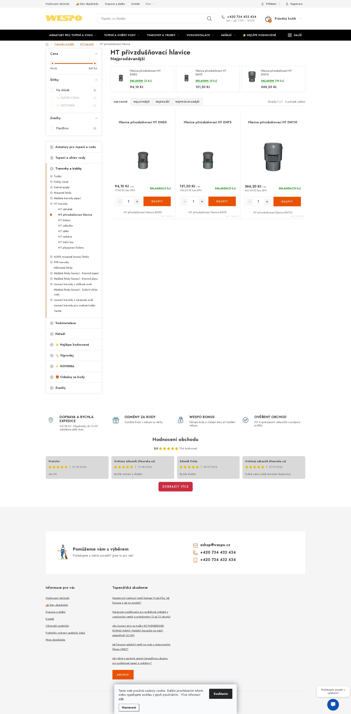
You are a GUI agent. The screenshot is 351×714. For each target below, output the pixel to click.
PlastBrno (76, 128)
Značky (60, 388)
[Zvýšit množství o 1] (137, 201)
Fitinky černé (61, 182)
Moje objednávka (55, 640)
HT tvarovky (61, 204)
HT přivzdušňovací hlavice (75, 215)
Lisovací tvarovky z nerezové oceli (73, 300)
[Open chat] (333, 703)
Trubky (57, 176)
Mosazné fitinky (62, 193)
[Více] (294, 35)
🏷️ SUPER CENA (76, 98)
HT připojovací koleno (71, 247)
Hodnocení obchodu (57, 4)
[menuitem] (73, 35)
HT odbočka (65, 226)
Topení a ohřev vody (70, 158)
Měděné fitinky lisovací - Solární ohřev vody (76, 292)
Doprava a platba (115, 4)
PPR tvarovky (61, 262)
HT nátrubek (65, 209)
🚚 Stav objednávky (87, 4)
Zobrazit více (175, 486)
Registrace (296, 4)
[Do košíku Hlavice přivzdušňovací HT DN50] (157, 201)
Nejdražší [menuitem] (163, 102)
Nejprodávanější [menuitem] (187, 102)
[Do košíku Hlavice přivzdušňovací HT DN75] (222, 201)
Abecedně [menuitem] (121, 102)
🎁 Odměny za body (70, 377)
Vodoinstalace (65, 323)
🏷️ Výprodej (64, 355)
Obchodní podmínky (57, 626)
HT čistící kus (65, 242)
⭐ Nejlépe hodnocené (72, 345)
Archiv (123, 675)
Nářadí (60, 334)
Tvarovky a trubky (68, 168)
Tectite (57, 311)
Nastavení (129, 707)
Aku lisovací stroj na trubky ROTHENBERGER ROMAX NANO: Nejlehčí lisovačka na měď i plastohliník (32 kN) (138, 630)
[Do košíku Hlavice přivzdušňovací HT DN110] (287, 201)
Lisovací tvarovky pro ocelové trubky (74, 305)
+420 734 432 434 (241, 17)
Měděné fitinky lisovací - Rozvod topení (76, 273)
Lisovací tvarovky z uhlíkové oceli (73, 284)
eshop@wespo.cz (215, 545)
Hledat (209, 18)
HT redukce (65, 236)
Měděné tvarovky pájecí (67, 198)
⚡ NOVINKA (76, 105)
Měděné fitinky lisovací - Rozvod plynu (76, 279)
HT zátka (63, 231)
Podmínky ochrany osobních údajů (65, 633)
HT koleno (64, 220)
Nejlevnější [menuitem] (142, 102)
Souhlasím (221, 694)
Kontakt (135, 4)
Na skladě (76, 90)
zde (121, 699)
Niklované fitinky (63, 268)
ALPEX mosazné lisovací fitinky (71, 257)
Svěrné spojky (62, 187)
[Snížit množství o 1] (119, 201)
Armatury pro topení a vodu (75, 147)
